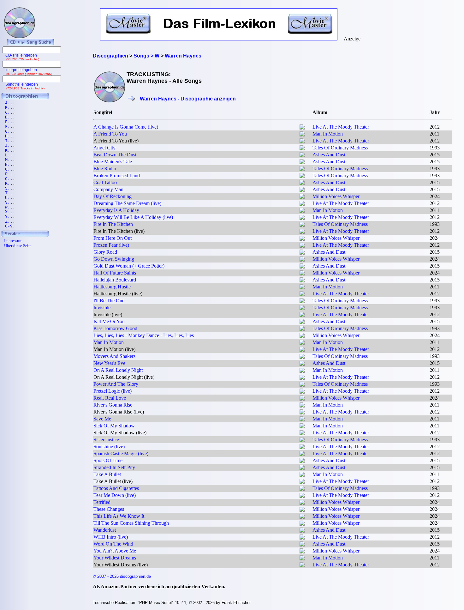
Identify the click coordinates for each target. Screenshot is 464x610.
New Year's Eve (109, 363)
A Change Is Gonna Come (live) (125, 127)
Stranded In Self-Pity (114, 467)
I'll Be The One (108, 300)
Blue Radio (104, 168)
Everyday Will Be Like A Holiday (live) (133, 217)
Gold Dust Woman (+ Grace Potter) (128, 266)
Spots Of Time (107, 460)
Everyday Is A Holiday (116, 210)
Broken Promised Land (116, 175)
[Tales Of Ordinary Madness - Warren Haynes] (302, 148)
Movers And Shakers (114, 356)
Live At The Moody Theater (340, 127)
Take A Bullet (107, 474)
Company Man (108, 189)
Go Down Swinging (113, 259)
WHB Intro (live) (110, 537)
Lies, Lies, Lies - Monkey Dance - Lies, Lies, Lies (143, 335)
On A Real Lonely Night (118, 370)
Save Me (102, 418)
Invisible (101, 307)
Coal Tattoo (105, 182)
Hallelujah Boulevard (114, 279)
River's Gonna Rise (112, 405)
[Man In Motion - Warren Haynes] (302, 134)
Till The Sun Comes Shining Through (131, 523)
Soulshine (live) (109, 446)
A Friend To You (110, 133)
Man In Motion (327, 133)
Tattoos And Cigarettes (116, 488)
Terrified (101, 502)
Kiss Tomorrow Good (115, 328)
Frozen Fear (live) (111, 245)
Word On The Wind (113, 544)
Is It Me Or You (109, 321)
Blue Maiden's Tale (112, 161)
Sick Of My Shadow (114, 425)
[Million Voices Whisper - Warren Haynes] (302, 197)
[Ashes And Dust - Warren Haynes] (302, 155)
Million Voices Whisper (336, 196)
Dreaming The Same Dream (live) (127, 203)
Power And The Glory (115, 384)
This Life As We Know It (118, 516)
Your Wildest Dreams (114, 557)
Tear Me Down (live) (114, 495)
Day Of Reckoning (112, 196)
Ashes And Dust (328, 154)
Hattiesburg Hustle (112, 286)
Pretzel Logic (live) (112, 391)
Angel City (104, 147)
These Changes (108, 509)
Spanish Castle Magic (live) (120, 453)
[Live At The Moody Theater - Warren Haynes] (302, 127)
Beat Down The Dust (114, 154)
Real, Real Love (109, 398)
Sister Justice (106, 439)
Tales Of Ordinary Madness (340, 147)
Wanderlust (104, 530)
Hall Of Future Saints (114, 272)
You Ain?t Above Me (114, 550)
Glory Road (105, 252)
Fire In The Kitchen (113, 224)
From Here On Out (112, 238)
